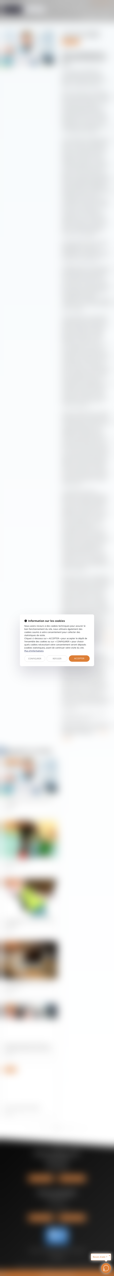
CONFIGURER (34, 658)
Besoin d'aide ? (100, 1257)
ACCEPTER (79, 658)
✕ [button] (109, 1255)
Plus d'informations (34, 650)
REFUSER (57, 658)
